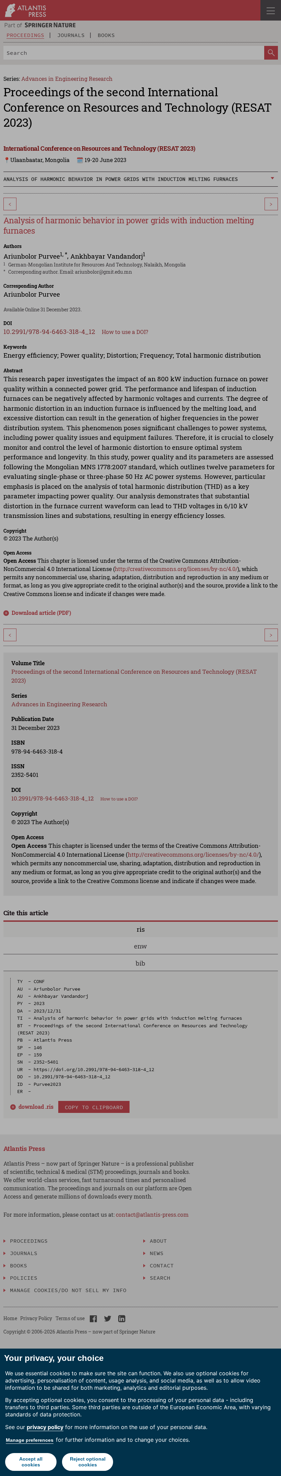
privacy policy (45, 1427)
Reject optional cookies (88, 1461)
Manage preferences (29, 1440)
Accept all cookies (30, 1461)
